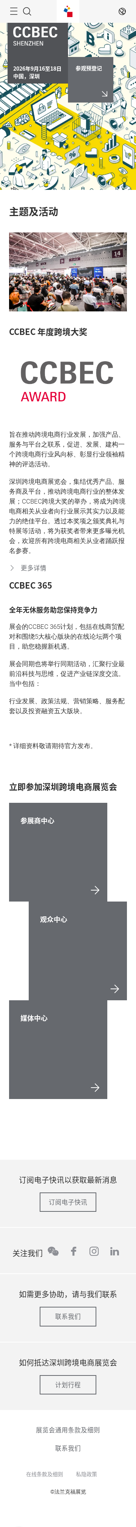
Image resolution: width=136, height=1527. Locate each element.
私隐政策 (86, 1474)
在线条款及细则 (44, 1474)
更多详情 (32, 568)
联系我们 (68, 1316)
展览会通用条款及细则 (68, 1429)
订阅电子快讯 (68, 1201)
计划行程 (68, 1384)
